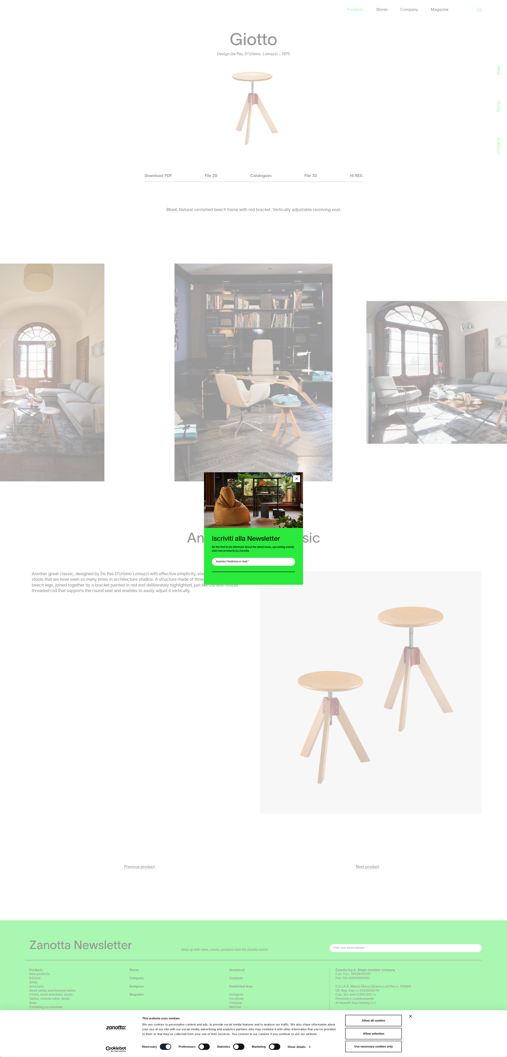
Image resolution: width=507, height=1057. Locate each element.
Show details (297, 1046)
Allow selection (373, 1033)
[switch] (204, 1047)
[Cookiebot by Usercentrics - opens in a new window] (116, 1049)
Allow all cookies (373, 1020)
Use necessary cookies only (373, 1046)
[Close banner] (410, 1016)
